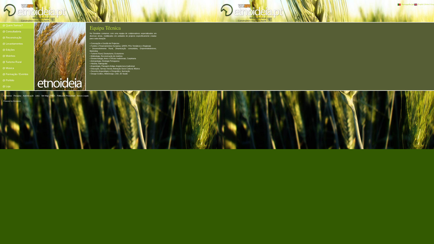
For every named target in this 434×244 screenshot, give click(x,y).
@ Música (8, 68)
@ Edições (9, 49)
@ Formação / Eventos (15, 74)
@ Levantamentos (13, 43)
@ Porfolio (8, 80)
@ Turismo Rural (12, 61)
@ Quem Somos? (13, 25)
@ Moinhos (9, 55)
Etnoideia (17, 101)
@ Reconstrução (12, 37)
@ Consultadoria (12, 31)
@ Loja (6, 86)
